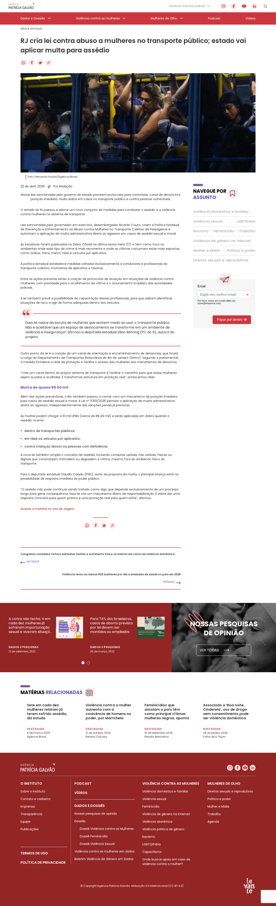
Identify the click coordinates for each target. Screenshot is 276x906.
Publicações (29, 829)
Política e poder (241, 251)
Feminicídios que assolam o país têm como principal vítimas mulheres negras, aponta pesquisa (166, 711)
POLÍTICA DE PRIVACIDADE (43, 862)
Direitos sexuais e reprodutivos (220, 260)
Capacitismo (152, 852)
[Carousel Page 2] (88, 662)
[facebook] (234, 6)
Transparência (31, 814)
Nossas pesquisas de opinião (95, 813)
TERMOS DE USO (34, 853)
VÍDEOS (80, 792)
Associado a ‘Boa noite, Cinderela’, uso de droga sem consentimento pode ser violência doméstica (226, 711)
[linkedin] (254, 6)
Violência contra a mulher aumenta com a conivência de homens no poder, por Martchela (108, 711)
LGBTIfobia (246, 221)
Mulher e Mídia (206, 251)
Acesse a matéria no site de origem (47, 509)
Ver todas (210, 650)
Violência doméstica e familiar (221, 212)
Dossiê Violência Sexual (97, 844)
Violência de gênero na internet (222, 241)
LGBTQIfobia (151, 844)
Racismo (201, 231)
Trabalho (247, 231)
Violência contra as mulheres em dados (104, 851)
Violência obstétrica (157, 821)
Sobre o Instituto (32, 791)
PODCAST (82, 783)
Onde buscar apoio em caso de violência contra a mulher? (166, 861)
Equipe (25, 821)
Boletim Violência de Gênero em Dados (103, 859)
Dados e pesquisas (23, 647)
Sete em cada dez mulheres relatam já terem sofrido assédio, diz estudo (47, 711)
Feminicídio (224, 231)
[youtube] (244, 6)
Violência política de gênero (163, 829)
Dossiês (80, 821)
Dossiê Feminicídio (94, 836)
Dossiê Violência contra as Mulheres (107, 829)
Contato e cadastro (35, 799)
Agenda (213, 821)
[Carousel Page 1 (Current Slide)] (83, 662)
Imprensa (27, 806)
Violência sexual (208, 221)
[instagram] (223, 6)
